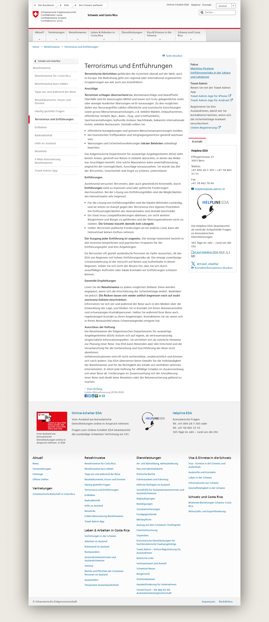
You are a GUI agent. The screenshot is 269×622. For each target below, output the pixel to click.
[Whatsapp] (100, 395)
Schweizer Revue (146, 568)
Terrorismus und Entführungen (102, 490)
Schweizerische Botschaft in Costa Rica (54, 494)
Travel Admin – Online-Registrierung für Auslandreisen (159, 551)
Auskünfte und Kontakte (202, 472)
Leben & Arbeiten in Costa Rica (103, 34)
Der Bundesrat (46, 5)
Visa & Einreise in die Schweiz (159, 34)
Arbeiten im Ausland (96, 541)
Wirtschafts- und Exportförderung (207, 511)
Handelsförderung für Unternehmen (156, 584)
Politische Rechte (146, 474)
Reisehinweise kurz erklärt (99, 468)
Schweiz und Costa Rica (189, 34)
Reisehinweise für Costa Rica (100, 463)
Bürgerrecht (143, 573)
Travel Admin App (94, 521)
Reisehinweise (77, 32)
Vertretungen (56, 32)
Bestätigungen (145, 504)
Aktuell (39, 32)
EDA (66, 5)
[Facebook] (86, 395)
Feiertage (38, 474)
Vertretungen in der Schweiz (100, 536)
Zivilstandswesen (146, 579)
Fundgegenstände (146, 514)
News (36, 463)
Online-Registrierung (203, 127)
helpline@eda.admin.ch (210, 189)
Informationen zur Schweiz (203, 483)
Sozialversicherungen (148, 509)
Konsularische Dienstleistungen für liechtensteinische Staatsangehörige (156, 542)
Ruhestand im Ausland (97, 546)
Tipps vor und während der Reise (102, 474)
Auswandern (91, 580)
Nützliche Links (145, 558)
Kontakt (195, 141)
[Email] (103, 395)
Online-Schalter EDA (87, 413)
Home (36, 46)
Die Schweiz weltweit (91, 5)
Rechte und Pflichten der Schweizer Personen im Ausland (104, 573)
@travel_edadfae (207, 264)
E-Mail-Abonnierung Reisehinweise (104, 516)
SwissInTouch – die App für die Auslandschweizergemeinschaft (154, 591)
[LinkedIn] (93, 395)
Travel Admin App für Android (209, 100)
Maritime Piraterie (202, 68)
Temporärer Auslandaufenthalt (102, 585)
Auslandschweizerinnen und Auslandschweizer (100, 559)
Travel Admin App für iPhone (208, 96)
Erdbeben (90, 495)
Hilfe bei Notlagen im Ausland (153, 484)
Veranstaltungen (42, 468)
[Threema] (96, 395)
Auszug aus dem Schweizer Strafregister (159, 525)
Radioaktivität (92, 500)
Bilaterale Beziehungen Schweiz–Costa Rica (209, 504)
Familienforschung (147, 530)
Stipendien (143, 535)
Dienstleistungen (132, 32)
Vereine (89, 565)
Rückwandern (92, 552)
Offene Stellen (40, 479)
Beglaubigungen (146, 498)
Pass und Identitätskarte (150, 468)
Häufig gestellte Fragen (97, 484)
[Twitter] (89, 395)
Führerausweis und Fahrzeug (152, 479)
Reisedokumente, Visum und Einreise (105, 479)
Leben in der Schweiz (200, 477)
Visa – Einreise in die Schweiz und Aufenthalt (206, 465)
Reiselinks (90, 511)
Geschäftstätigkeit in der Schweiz (206, 488)
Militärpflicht (144, 519)
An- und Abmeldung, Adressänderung (157, 463)
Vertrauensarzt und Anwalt (152, 563)
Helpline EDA (182, 413)
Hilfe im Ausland (94, 505)
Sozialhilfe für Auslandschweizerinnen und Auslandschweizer (160, 492)
